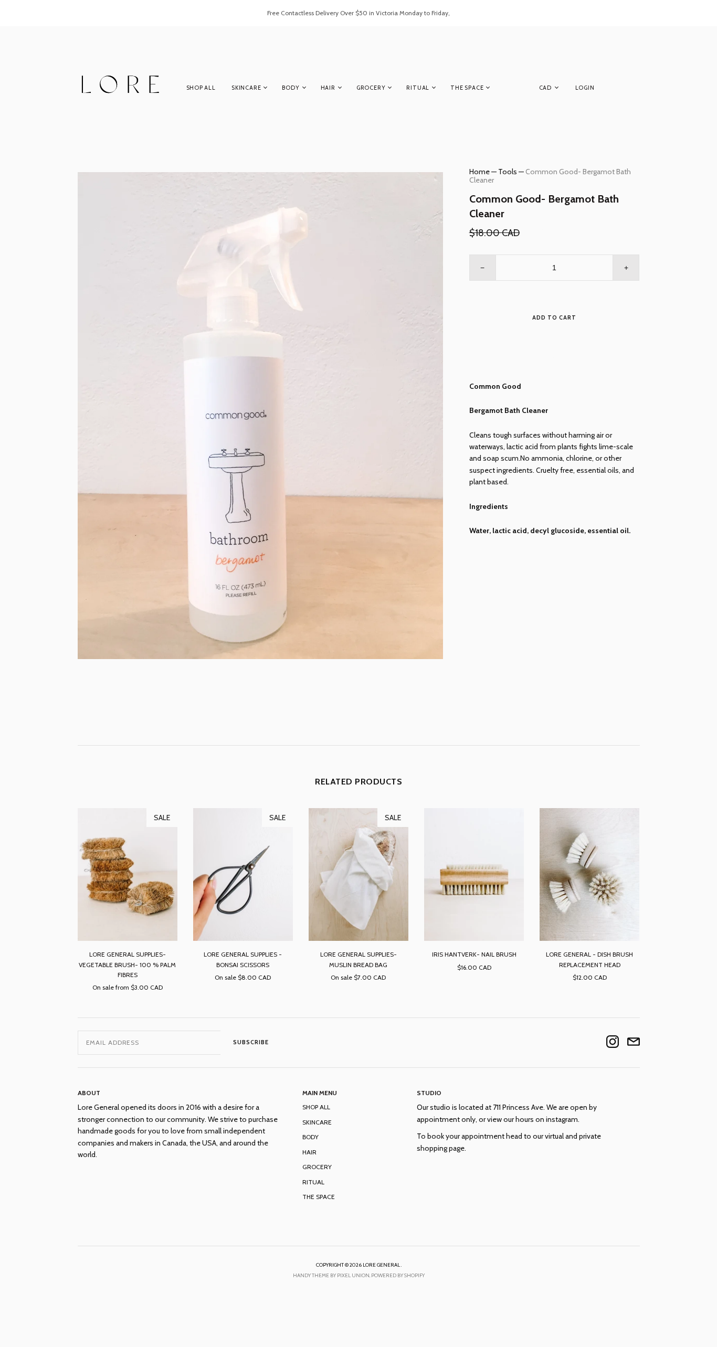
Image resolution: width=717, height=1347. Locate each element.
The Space (466, 87)
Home (479, 171)
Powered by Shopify (398, 1275)
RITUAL (417, 87)
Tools (507, 171)
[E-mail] (633, 1042)
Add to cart (554, 317)
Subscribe (251, 1042)
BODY (290, 87)
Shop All (201, 87)
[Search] (634, 89)
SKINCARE (246, 87)
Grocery (371, 87)
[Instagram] (612, 1042)
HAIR (328, 87)
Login (585, 87)
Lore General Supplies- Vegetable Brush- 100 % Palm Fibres (127, 964)
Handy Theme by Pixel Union (331, 1275)
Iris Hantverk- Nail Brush (474, 954)
